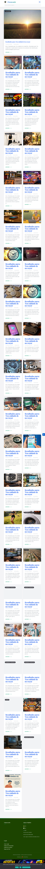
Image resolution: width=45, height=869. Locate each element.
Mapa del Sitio (7, 849)
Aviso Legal (6, 844)
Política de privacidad (26, 867)
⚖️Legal (24, 830)
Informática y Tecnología (10, 57)
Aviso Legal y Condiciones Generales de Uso (31, 836)
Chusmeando (11, 2)
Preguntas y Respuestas (29, 57)
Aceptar (16, 867)
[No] (43, 866)
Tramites (26, 211)
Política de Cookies (8, 847)
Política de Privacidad (8, 845)
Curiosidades (8, 11)
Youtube (7, 699)
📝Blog (24, 828)
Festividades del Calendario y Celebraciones (30, 700)
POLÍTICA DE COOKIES (27, 832)
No (20, 867)
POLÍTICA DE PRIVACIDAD (28, 834)
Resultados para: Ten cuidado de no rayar (17, 42)
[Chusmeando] (5, 2)
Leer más (7, 52)
